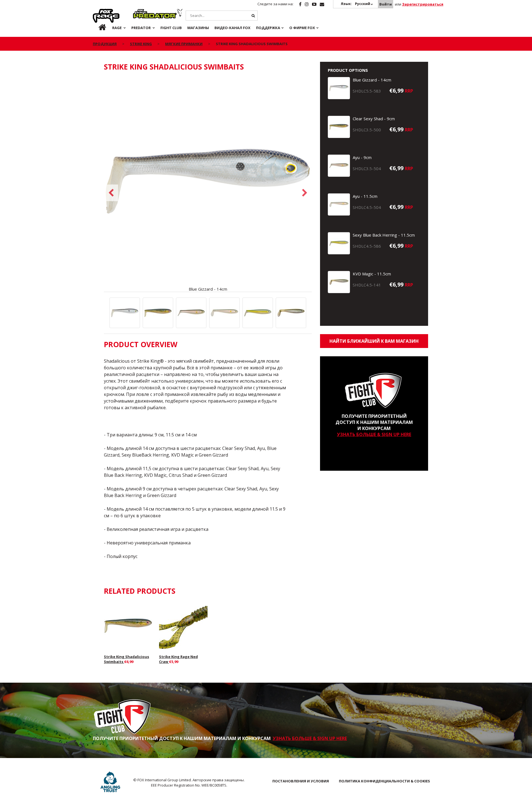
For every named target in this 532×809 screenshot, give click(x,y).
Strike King (141, 43)
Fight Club (171, 27)
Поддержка (268, 27)
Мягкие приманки (184, 43)
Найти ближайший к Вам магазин (374, 341)
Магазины (198, 27)
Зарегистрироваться (422, 4)
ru (98, 27)
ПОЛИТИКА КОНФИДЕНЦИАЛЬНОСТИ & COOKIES (384, 781)
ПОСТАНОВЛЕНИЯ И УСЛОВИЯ (300, 781)
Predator (142, 12)
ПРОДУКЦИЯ (105, 43)
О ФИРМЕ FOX (302, 27)
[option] (208, 184)
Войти (385, 4)
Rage (98, 12)
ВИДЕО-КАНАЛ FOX (232, 27)
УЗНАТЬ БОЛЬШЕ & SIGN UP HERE (374, 434)
